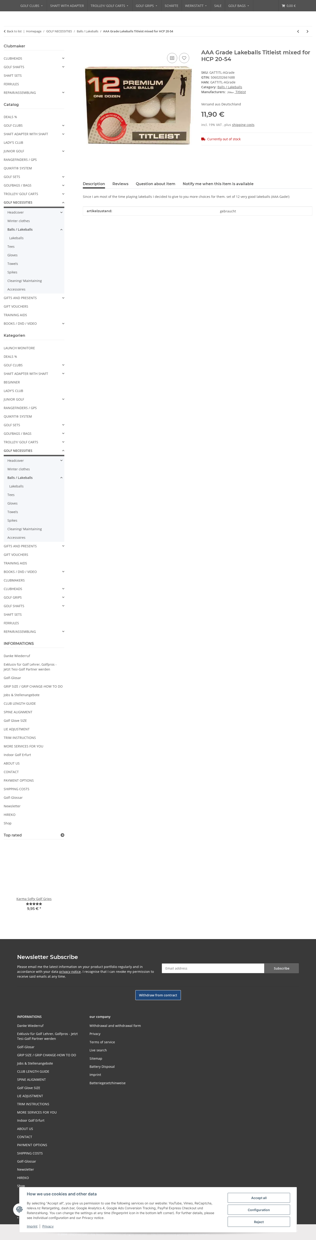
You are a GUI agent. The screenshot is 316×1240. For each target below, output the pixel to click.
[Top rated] (62, 835)
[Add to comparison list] (172, 58)
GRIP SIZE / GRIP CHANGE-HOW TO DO (33, 686)
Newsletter (12, 806)
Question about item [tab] (155, 184)
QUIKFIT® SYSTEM (18, 168)
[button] (34, 58)
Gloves (12, 255)
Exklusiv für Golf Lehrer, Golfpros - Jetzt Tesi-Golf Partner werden (30, 666)
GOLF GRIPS (13, 597)
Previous (15, 883)
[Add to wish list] (184, 58)
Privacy (48, 1226)
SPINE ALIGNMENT (18, 712)
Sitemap (96, 1058)
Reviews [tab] (120, 184)
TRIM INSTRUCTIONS (20, 737)
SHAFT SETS (13, 75)
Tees (11, 246)
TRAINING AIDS (15, 315)
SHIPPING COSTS (16, 789)
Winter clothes (18, 221)
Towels (12, 263)
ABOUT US (12, 763)
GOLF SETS (12, 177)
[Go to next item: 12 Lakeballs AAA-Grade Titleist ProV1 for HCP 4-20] (307, 31)
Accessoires (16, 289)
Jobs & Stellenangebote (22, 695)
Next (53, 883)
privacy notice (70, 971)
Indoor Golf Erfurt (17, 755)
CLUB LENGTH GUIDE (20, 703)
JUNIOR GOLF (14, 151)
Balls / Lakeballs (229, 87)
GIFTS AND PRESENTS (20, 298)
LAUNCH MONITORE (19, 348)
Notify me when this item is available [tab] (218, 184)
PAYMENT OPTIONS (19, 780)
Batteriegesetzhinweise (108, 1083)
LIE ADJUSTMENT (17, 729)
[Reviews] (34, 904)
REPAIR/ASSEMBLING (20, 92)
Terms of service (102, 1042)
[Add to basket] (86, 46)
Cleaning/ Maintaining (24, 281)
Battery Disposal (102, 1066)
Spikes (12, 272)
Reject (259, 1222)
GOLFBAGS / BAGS (17, 185)
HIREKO (9, 814)
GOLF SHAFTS (14, 67)
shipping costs (243, 124)
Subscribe (281, 968)
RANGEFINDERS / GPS (20, 159)
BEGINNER (12, 382)
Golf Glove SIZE (15, 720)
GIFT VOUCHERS (16, 306)
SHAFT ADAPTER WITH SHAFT (26, 134)
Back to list (14, 31)
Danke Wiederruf (17, 656)
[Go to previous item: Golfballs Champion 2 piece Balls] (298, 31)
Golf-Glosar (12, 678)
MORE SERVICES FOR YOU (23, 746)
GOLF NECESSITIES (18, 202)
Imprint (32, 1226)
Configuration (259, 1210)
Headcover (15, 212)
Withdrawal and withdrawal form (115, 1025)
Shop (8, 823)
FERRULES (11, 84)
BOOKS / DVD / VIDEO (20, 323)
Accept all (259, 1198)
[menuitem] (32, 5)
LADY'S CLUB (13, 142)
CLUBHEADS (13, 58)
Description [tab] (94, 184)
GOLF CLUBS (13, 125)
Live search (98, 1050)
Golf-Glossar (13, 797)
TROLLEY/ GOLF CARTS (21, 194)
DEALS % (10, 117)
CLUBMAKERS (14, 580)
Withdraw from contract (158, 995)
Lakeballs (16, 238)
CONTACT (11, 772)
